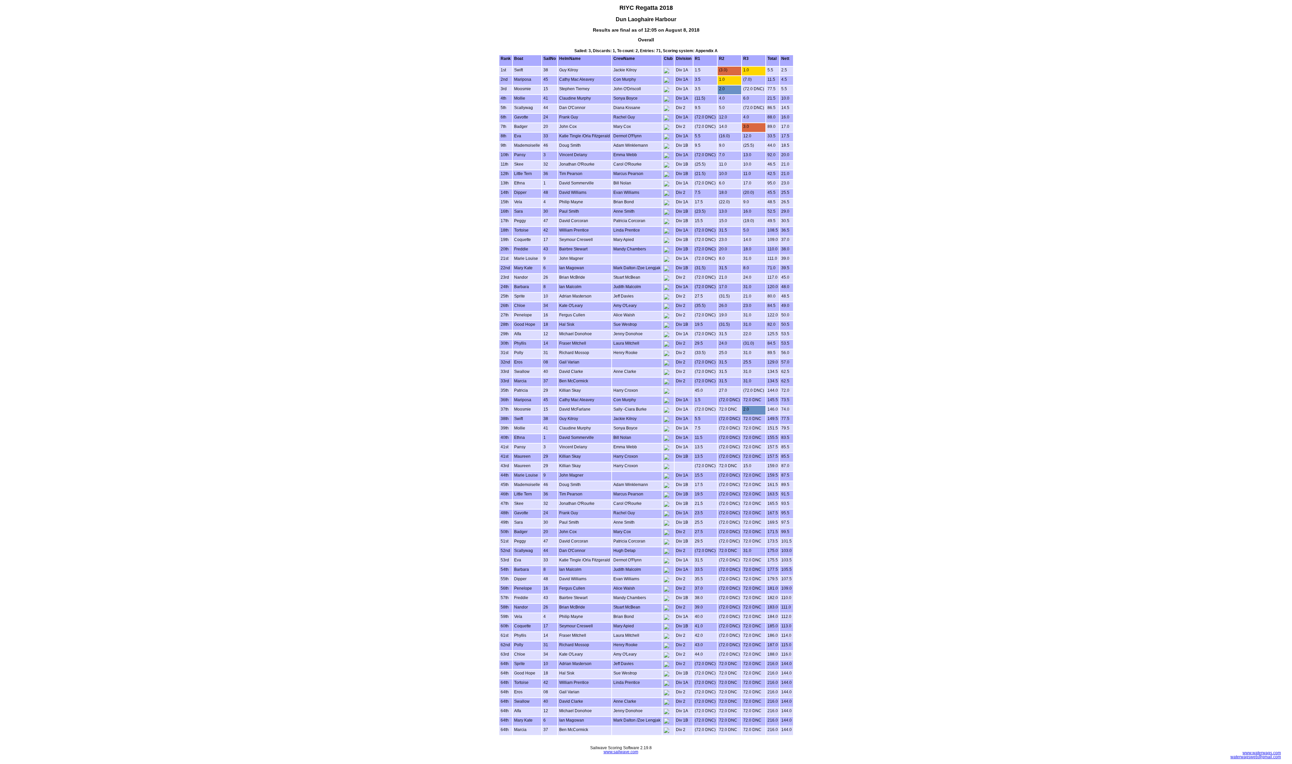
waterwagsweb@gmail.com (1255, 757)
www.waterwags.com (1262, 753)
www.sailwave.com (621, 752)
